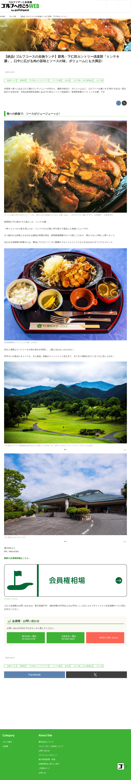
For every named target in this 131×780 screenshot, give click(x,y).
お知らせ (42, 773)
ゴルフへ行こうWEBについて (51, 746)
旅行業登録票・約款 (47, 759)
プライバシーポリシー (48, 755)
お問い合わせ (44, 751)
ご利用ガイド (44, 768)
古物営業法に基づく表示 (49, 764)
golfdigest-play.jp (11, 599)
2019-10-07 (10, 72)
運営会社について (46, 742)
